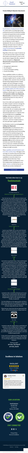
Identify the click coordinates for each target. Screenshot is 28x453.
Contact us (9, 164)
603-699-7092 (14, 405)
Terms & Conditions (14, 434)
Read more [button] (6, 386)
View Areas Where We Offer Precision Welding (10, 452)
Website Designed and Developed (12, 445)
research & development (9, 48)
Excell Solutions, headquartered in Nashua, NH (13, 29)
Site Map (16, 447)
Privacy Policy (14, 433)
